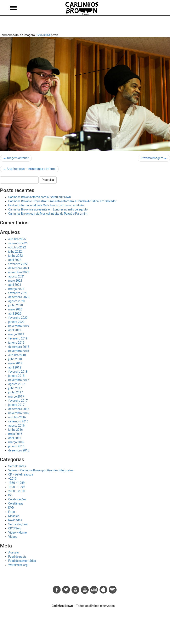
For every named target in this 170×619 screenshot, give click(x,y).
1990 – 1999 (16, 487)
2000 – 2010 (16, 491)
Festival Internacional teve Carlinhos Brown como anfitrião (46, 205)
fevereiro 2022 (18, 264)
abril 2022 (14, 259)
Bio (10, 495)
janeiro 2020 (16, 321)
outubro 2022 (17, 247)
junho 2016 (15, 429)
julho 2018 (15, 359)
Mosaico (13, 516)
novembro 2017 (18, 380)
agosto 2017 (16, 384)
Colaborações (17, 499)
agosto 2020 (16, 301)
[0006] (85, 94)
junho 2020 (15, 305)
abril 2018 (14, 367)
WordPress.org (18, 565)
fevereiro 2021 (18, 293)
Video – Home (17, 532)
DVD (11, 507)
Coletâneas (15, 503)
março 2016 (16, 442)
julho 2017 (15, 388)
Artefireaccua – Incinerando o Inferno (29, 168)
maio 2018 (15, 363)
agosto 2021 (16, 276)
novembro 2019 (18, 326)
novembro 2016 (18, 413)
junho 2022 (15, 255)
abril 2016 (14, 438)
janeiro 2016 (16, 446)
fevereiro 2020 (18, 317)
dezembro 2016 (18, 409)
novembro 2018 (18, 351)
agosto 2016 (16, 425)
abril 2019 (14, 330)
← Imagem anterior (16, 158)
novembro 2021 (18, 272)
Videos (12, 536)
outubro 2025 (17, 239)
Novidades (15, 520)
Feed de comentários (22, 560)
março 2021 (16, 289)
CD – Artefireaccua (20, 474)
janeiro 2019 (16, 342)
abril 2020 (14, 313)
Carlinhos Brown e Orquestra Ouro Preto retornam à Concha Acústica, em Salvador (62, 201)
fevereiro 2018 (18, 371)
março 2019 (16, 334)
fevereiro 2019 (18, 338)
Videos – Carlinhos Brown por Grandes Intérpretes (40, 470)
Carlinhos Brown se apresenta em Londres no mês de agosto (48, 209)
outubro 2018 (17, 355)
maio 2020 (15, 309)
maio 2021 (15, 280)
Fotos (12, 511)
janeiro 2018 (16, 375)
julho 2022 (15, 251)
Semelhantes (17, 466)
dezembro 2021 (18, 268)
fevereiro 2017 (18, 400)
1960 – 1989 (16, 482)
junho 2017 (15, 392)
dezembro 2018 (18, 346)
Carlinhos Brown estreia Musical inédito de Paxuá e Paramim (47, 213)
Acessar (13, 552)
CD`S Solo (14, 528)
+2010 (12, 478)
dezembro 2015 (18, 450)
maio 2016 (15, 433)
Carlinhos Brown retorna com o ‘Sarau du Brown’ (39, 197)
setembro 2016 (18, 421)
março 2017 (16, 396)
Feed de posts (17, 556)
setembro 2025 (18, 243)
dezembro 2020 (18, 297)
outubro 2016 (17, 417)
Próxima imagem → (154, 158)
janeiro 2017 (16, 404)
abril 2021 (14, 284)
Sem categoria (18, 524)
